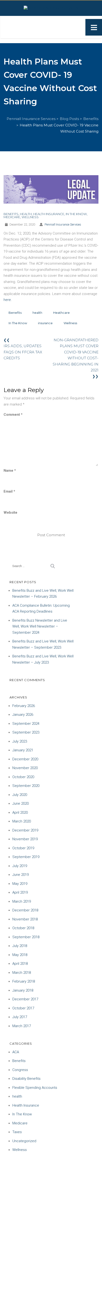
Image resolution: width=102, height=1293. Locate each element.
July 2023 (19, 741)
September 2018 (25, 937)
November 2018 (25, 919)
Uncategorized (24, 1141)
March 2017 (21, 1026)
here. (8, 300)
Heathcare (61, 312)
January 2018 (22, 990)
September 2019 (25, 857)
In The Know (76, 214)
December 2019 (25, 830)
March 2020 (21, 821)
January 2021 (22, 750)
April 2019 (20, 892)
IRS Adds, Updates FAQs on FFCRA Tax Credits (23, 352)
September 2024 (25, 723)
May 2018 (19, 955)
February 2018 (23, 981)
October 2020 (23, 777)
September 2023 (25, 732)
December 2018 (25, 910)
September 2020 (25, 786)
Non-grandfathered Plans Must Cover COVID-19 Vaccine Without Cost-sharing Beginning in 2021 (75, 355)
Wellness (30, 217)
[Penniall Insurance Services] (51, 7)
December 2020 (25, 759)
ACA (15, 1052)
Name (10, 470)
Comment (13, 414)
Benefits (11, 214)
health (26, 214)
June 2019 (20, 875)
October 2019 (23, 848)
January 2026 (22, 714)
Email (9, 491)
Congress (20, 1070)
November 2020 (25, 768)
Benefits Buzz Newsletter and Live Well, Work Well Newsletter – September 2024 (39, 626)
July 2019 (19, 866)
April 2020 (20, 812)
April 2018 (20, 963)
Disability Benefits (26, 1078)
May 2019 (19, 884)
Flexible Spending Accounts (34, 1087)
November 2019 (25, 839)
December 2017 (25, 999)
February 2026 (23, 706)
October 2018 (23, 928)
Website (10, 512)
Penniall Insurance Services (63, 224)
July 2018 (19, 946)
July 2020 (19, 795)
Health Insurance (48, 214)
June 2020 (20, 803)
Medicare (12, 217)
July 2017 (19, 1017)
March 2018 (21, 972)
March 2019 (21, 901)
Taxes (17, 1132)
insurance (45, 323)
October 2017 (23, 1008)
